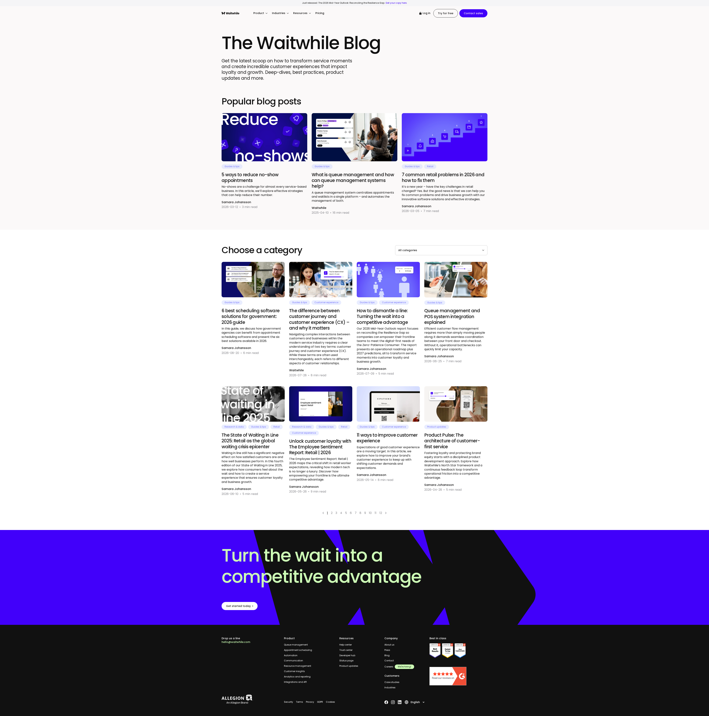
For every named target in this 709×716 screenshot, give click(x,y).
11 (375, 513)
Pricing (319, 13)
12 (380, 513)
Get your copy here (396, 2)
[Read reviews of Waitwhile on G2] (458, 676)
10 (370, 513)
